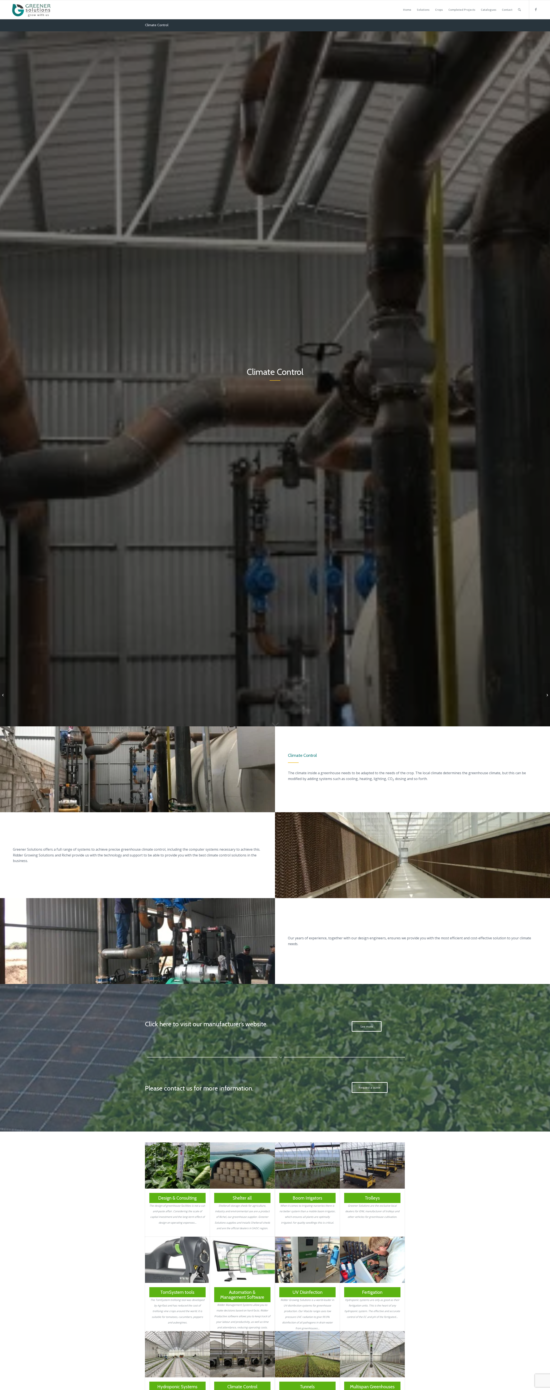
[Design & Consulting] (177, 1165)
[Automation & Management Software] (242, 1260)
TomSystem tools (177, 1292)
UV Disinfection (307, 1292)
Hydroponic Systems (177, 1386)
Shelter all (242, 1198)
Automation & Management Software (242, 1295)
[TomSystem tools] (177, 1260)
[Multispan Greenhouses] (372, 1354)
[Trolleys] (372, 1165)
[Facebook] (536, 9)
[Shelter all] (242, 1165)
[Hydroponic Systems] (177, 1354)
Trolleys (372, 1198)
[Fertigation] (372, 1260)
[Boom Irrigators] (307, 1165)
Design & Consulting (177, 1198)
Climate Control (156, 25)
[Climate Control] (242, 1354)
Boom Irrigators (307, 1198)
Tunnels (307, 1386)
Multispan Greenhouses (372, 1386)
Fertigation (372, 1292)
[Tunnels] (307, 1354)
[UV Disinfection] (307, 1260)
